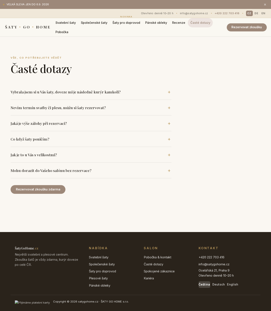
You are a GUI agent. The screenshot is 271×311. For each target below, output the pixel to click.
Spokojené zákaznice (159, 271)
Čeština (204, 284)
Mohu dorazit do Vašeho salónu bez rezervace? (51, 170)
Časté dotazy (200, 22)
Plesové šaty (98, 278)
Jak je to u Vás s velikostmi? (34, 154)
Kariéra (149, 278)
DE (256, 13)
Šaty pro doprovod (126, 21)
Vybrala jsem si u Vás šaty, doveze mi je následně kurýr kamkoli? (66, 91)
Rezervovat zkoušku (246, 27)
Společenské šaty (94, 22)
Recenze (178, 22)
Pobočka (61, 32)
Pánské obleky (156, 22)
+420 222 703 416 (227, 13)
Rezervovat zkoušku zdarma (38, 189)
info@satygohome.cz (194, 13)
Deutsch (218, 284)
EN (263, 13)
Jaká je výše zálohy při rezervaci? (39, 123)
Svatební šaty (65, 22)
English (232, 284)
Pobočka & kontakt (157, 257)
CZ (249, 13)
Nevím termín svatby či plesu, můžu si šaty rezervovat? (58, 107)
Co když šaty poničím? (30, 139)
